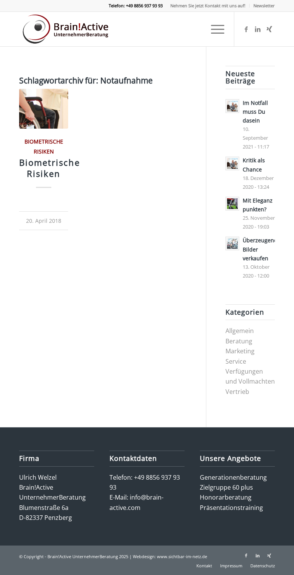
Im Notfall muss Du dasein (255, 111)
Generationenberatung (233, 477)
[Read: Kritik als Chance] (232, 163)
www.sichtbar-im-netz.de (182, 556)
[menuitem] (208, 6)
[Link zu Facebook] (246, 29)
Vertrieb (237, 391)
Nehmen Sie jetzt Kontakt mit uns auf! (207, 5)
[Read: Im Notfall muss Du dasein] (232, 106)
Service (235, 361)
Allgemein (239, 331)
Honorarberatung (226, 497)
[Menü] (213, 29)
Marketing (240, 351)
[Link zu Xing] (269, 29)
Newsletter (264, 5)
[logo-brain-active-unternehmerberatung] (66, 29)
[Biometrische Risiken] (43, 109)
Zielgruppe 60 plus (226, 487)
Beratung (238, 341)
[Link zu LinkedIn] (257, 29)
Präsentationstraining (231, 507)
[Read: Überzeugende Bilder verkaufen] (232, 243)
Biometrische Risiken (49, 168)
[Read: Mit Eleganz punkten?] (232, 204)
